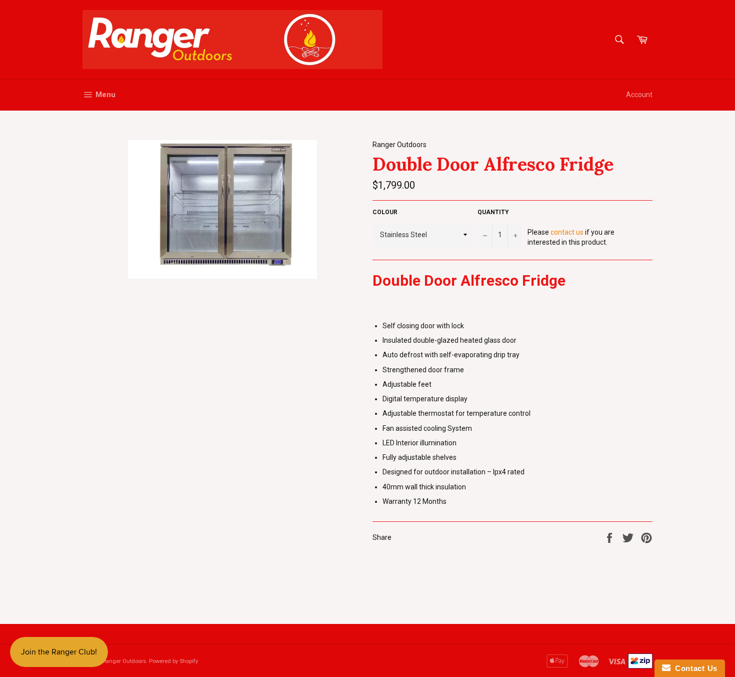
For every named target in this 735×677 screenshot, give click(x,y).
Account (639, 95)
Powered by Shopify (173, 661)
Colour (385, 212)
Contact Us (694, 668)
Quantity (493, 212)
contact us (567, 232)
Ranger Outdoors (124, 661)
